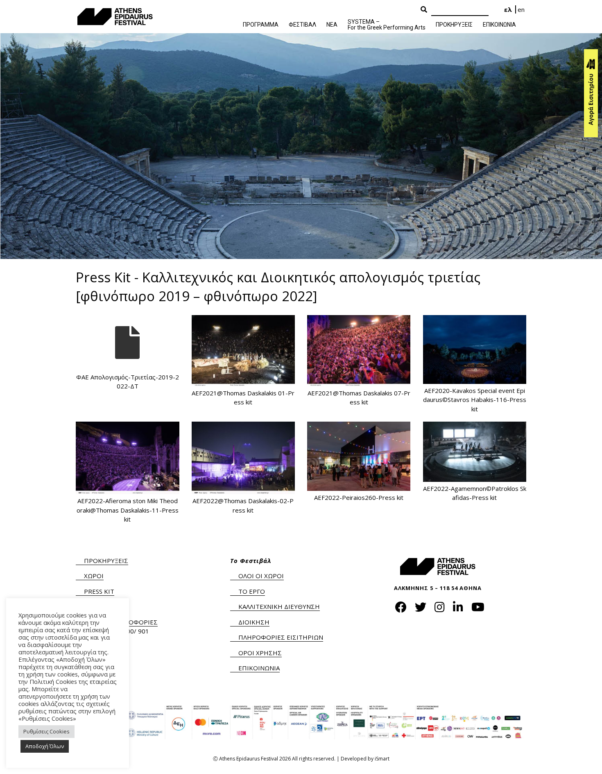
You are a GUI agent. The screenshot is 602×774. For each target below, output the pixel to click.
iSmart (382, 758)
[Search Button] (424, 10)
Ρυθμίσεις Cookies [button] (46, 731)
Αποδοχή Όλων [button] (44, 746)
